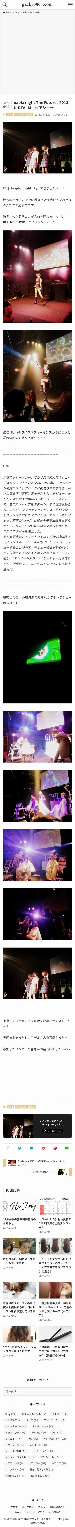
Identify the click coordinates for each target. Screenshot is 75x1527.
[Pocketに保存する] (43, 1148)
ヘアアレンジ (14, 1463)
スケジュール (14, 1444)
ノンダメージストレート (19, 1457)
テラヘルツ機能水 (16, 1450)
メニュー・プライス (25, 1511)
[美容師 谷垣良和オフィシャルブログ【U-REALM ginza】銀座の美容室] (38, 4)
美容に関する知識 (41, 1469)
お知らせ (59, 1414)
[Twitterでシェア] (20, 1148)
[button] (4, 4)
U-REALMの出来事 (23, 114)
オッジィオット (42, 1426)
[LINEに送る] (67, 1148)
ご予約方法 (54, 1511)
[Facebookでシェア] (8, 1148)
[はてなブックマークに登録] (32, 1148)
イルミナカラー (15, 1426)
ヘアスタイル (14, 1469)
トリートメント (43, 1450)
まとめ (32, 1420)
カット (57, 1432)
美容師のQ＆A (15, 1475)
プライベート (49, 1457)
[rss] (42, 1500)
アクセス (42, 1511)
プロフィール (17, 1507)
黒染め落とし (40, 1475)
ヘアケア (59, 1463)
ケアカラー (12, 1438)
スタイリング (38, 1444)
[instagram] (37, 1500)
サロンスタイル (55, 1438)
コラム (32, 1438)
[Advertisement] (37, 53)
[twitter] (33, 1500)
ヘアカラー (37, 1463)
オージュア (38, 1432)
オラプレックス (15, 1432)
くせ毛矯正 (12, 1420)
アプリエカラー (54, 1420)
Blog (10, 114)
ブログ (30, 1507)
